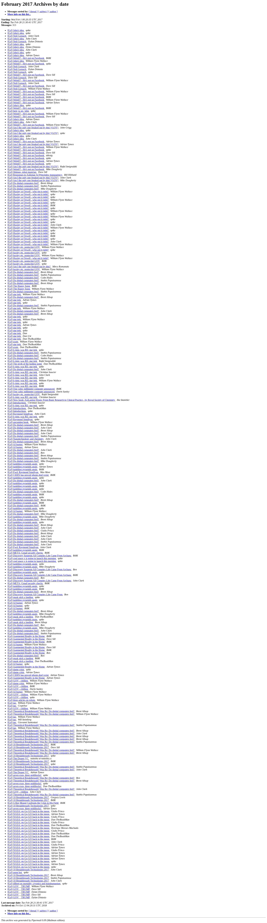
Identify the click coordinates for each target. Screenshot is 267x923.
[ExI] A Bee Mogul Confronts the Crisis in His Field (33, 803)
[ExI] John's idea (15, 30)
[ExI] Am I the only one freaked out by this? (29, 266)
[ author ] (53, 11)
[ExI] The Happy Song (19, 286)
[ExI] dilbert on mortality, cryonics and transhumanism (34, 883)
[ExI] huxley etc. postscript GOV (23, 247)
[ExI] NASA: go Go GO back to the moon (28, 811)
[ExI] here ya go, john (18, 111)
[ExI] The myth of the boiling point (24, 364)
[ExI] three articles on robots (21, 700)
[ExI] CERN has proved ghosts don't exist (28, 475)
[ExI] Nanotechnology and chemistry (25, 439)
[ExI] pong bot (14, 872)
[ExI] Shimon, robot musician (22, 172)
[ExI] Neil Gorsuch (17, 36)
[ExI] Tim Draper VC (18, 758)
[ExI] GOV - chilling (18, 680)
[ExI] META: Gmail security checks (25, 553)
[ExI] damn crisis (16, 669)
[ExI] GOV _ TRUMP (18, 886)
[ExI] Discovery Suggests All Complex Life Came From (35, 594)
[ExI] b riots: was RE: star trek (22, 350)
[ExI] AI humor (15, 444)
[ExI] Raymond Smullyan (20, 414)
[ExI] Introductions (17, 402)
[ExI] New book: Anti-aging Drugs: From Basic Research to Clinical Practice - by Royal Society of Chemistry (61, 400)
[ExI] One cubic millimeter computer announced (31, 389)
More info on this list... (19, 14)
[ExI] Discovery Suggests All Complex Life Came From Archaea (39, 555)
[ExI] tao (12, 703)
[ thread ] (33, 11)
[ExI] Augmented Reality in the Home (26, 636)
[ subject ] (43, 11)
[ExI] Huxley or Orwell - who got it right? (28, 191)
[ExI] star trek (14, 294)
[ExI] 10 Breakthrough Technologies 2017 (28, 744)
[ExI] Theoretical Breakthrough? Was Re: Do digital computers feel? (41, 711)
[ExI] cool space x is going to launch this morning (32, 558)
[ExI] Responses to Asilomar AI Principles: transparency (35, 175)
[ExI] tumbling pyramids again (22, 464)
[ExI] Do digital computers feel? (23, 183)
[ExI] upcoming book (18, 422)
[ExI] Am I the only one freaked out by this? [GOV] (33, 127)
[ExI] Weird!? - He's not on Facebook (26, 58)
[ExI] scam (13, 341)
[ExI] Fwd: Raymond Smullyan (23, 472)
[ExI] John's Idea (16, 55)
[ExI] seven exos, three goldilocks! (24, 775)
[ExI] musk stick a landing (20, 597)
